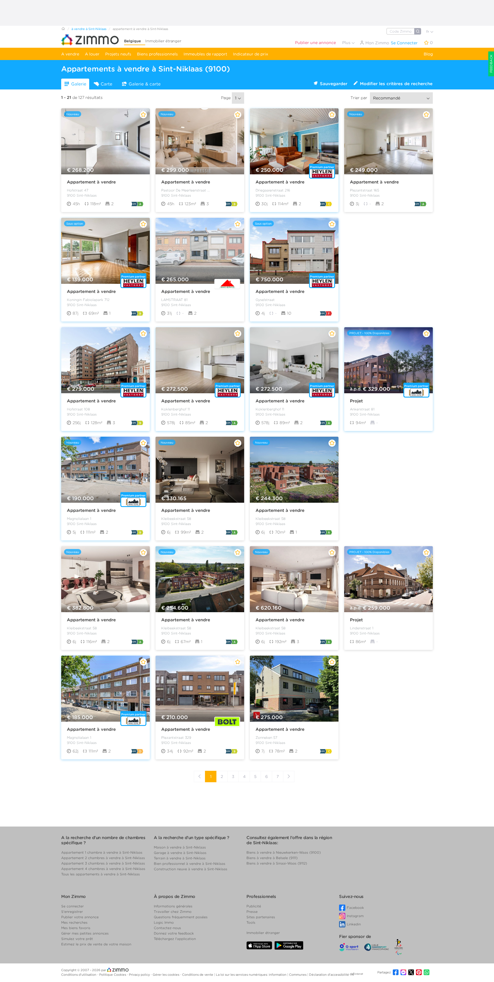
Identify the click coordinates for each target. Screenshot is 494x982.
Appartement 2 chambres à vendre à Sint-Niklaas (103, 858)
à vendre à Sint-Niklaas (88, 29)
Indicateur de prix (250, 54)
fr (428, 31)
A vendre (70, 54)
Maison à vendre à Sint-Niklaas (180, 847)
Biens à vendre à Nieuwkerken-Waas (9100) (283, 852)
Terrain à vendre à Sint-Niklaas (180, 858)
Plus (347, 42)
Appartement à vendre (91, 182)
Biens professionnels (157, 54)
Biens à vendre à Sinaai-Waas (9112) (276, 863)
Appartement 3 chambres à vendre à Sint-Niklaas (103, 863)
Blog (428, 54)
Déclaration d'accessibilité (329, 975)
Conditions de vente (198, 975)
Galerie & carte (145, 84)
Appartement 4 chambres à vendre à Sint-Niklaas (103, 869)
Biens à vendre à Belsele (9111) (272, 858)
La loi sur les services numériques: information (251, 975)
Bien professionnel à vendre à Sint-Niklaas (189, 863)
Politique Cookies (113, 975)
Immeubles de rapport (205, 54)
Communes (298, 975)
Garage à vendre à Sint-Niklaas (180, 853)
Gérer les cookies (166, 975)
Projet (356, 401)
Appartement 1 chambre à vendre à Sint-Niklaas (101, 852)
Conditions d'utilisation (79, 975)
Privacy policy (140, 975)
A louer (92, 54)
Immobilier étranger (163, 41)
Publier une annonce (315, 42)
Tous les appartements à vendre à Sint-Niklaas (100, 874)
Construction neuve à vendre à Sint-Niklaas (190, 869)
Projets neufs (118, 54)
